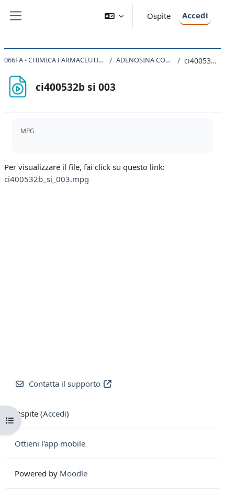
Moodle (73, 473)
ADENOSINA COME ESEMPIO (144, 60)
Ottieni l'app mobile (50, 443)
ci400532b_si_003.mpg (46, 179)
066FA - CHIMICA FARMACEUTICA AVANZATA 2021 (54, 60)
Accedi (195, 15)
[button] (114, 16)
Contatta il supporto (64, 383)
